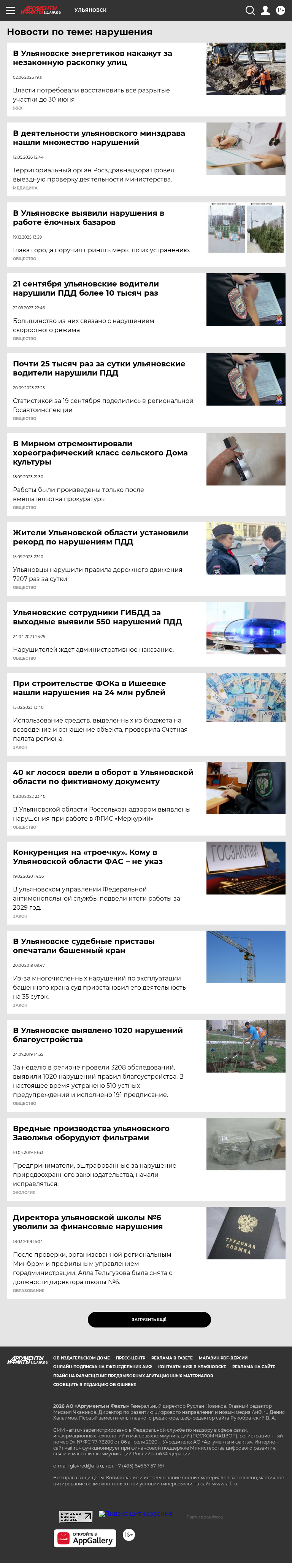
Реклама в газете (172, 1358)
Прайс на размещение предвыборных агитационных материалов (133, 1376)
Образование (28, 1291)
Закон (20, 748)
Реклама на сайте (253, 1366)
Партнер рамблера (205, 1517)
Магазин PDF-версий (223, 1358)
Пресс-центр (130, 1358)
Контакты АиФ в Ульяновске (192, 1366)
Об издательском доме (81, 1358)
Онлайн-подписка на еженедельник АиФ (102, 1366)
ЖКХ (17, 108)
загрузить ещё (149, 1319)
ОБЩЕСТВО (24, 259)
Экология (24, 1193)
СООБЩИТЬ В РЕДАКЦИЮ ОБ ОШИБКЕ (94, 1384)
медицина (25, 188)
